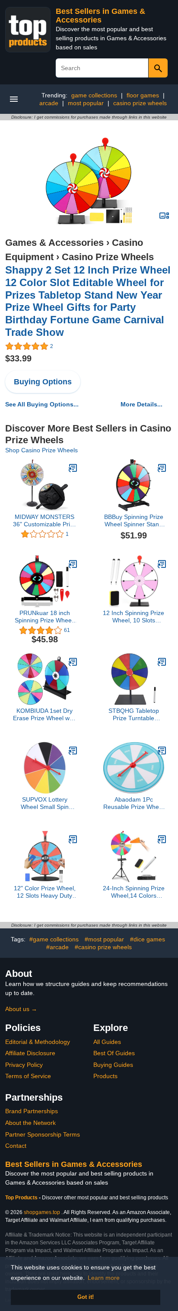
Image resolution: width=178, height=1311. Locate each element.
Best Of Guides (114, 1053)
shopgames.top (42, 1212)
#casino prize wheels (103, 947)
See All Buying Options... (42, 404)
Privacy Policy (24, 1064)
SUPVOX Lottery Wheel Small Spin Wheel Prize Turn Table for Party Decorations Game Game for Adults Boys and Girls (44, 803)
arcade (48, 103)
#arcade (57, 947)
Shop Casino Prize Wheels (41, 450)
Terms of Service (28, 1076)
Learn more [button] (104, 1277)
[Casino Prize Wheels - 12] (73, 839)
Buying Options (43, 381)
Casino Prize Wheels (108, 256)
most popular (86, 103)
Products (105, 1076)
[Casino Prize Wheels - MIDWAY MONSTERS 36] (73, 468)
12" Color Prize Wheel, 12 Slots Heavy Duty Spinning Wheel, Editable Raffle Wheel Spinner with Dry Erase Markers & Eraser (44, 892)
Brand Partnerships (31, 1111)
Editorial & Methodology (37, 1041)
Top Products (22, 1198)
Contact (15, 1145)
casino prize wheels (140, 103)
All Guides (107, 1041)
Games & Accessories (54, 242)
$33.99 (18, 358)
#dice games (147, 939)
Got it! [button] (85, 1297)
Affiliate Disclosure (30, 1053)
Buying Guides (113, 1064)
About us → (21, 1008)
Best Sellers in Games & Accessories (100, 15)
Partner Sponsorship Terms (42, 1134)
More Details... (141, 404)
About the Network (30, 1122)
